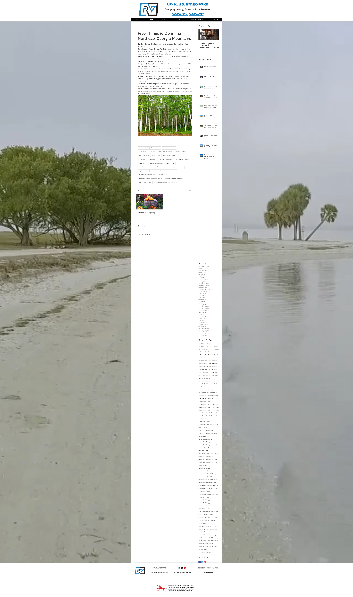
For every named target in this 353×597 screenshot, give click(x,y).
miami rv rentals (143, 144)
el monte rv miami (178, 144)
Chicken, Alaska (202, 506)
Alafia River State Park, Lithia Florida (208, 355)
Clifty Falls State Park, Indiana (206, 520)
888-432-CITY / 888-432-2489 (160, 572)
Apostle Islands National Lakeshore (208, 372)
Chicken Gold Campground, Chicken (208, 500)
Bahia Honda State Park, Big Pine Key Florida (208, 384)
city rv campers (143, 171)
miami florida (156, 155)
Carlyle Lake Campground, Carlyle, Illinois (208, 462)
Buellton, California (203, 419)
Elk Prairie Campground (204, 552)
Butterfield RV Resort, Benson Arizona (208, 424)
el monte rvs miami (165, 144)
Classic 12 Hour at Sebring (205, 514)
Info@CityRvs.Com (208, 572)
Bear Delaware (202, 387)
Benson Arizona (202, 395)
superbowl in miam (178, 167)
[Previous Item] (201, 34)
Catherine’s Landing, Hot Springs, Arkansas (208, 477)
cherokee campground (145, 182)
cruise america (143, 163)
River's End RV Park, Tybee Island (174, 178)
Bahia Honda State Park (204, 378)
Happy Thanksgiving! (146, 213)
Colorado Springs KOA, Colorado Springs (208, 529)
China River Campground (205, 509)
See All (190, 190)
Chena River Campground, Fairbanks (208, 483)
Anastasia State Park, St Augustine (207, 361)
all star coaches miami (156, 163)
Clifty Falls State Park (211, 517)
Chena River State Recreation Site (207, 488)
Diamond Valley (202, 549)
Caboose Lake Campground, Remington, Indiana (208, 445)
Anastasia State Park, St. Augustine (207, 366)
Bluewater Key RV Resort (205, 401)
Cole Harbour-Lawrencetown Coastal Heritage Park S (208, 526)
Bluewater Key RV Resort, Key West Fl (208, 407)
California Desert (203, 451)
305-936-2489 (179, 14)
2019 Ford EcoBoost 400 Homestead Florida (208, 346)
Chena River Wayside (204, 491)
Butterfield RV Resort (204, 422)
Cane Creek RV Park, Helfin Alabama (208, 454)
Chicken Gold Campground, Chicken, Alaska (208, 503)
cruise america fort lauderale (147, 159)
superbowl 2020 (162, 174)
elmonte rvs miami (144, 155)
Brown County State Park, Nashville (208, 413)
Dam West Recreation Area (205, 532)
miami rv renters (181, 152)
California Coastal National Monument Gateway (208, 448)
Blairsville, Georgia (213, 395)
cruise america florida (169, 155)
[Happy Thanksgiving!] (149, 201)
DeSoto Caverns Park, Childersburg (208, 538)
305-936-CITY (196, 14)
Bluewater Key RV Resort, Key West (208, 404)
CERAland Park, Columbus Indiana (207, 433)
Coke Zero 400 (202, 523)
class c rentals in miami (163, 167)
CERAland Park (202, 427)
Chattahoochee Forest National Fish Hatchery (208, 480)
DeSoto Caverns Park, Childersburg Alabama (208, 541)
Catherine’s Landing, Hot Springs (207, 474)
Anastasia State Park (204, 358)
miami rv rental (170, 163)
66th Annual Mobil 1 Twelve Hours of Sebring (208, 349)
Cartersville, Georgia (204, 468)
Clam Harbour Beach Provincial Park (208, 512)
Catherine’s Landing (203, 471)
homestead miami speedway (165, 152)
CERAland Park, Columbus (205, 430)
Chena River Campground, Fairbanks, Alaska (208, 485)
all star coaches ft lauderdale (147, 174)
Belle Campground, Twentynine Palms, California (208, 392)
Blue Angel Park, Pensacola (205, 398)
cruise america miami (169, 148)
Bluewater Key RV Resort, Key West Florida (208, 410)
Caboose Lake (202, 436)
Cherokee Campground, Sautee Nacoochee (166, 182)
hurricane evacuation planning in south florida (163, 171)
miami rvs (154, 144)
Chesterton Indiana (203, 497)
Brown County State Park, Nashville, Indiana (208, 416)
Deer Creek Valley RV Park (205, 543)
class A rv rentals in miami (146, 167)
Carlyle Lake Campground (205, 456)
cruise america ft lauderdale (165, 159)
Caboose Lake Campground (205, 439)
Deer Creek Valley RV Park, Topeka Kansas (208, 546)
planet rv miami (143, 148)
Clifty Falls (201, 517)
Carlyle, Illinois (202, 465)
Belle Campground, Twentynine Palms (208, 390)
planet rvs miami (155, 148)
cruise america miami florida (147, 152)
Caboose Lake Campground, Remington (208, 442)
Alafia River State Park (204, 352)
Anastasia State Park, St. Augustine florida (208, 369)
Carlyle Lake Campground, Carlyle (207, 459)
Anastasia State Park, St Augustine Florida (208, 363)
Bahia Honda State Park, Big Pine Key (208, 381)
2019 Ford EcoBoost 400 (204, 343)
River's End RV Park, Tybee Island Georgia (150, 178)
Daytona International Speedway (207, 535)
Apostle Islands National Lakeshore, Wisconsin (208, 375)
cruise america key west (183, 159)
